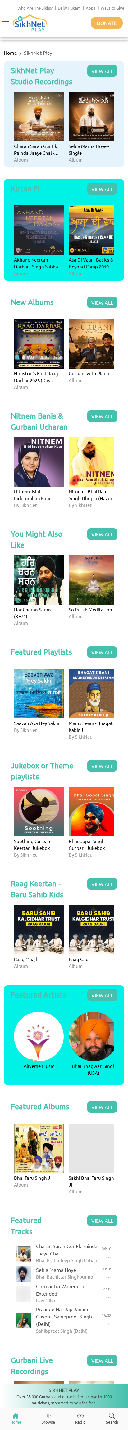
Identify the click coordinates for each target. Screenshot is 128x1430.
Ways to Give (112, 8)
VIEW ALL (102, 71)
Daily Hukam (69, 8)
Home (10, 52)
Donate (107, 23)
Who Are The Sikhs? (35, 8)
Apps (90, 8)
